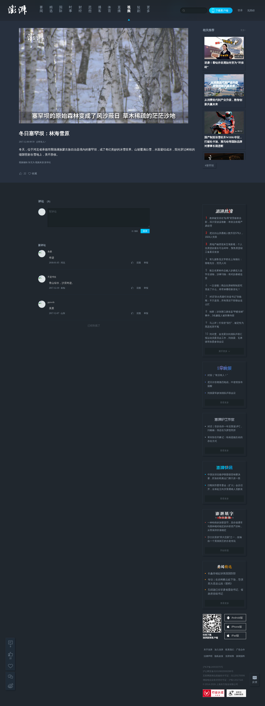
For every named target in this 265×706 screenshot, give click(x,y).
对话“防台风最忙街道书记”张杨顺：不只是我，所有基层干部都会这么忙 (223, 300)
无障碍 (251, 10)
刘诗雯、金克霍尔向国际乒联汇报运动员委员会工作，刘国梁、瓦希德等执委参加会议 (223, 338)
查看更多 (224, 402)
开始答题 (224, 550)
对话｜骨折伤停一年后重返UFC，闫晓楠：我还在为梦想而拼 (225, 428)
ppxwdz (51, 302)
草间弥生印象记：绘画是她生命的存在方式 (225, 439)
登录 (240, 10)
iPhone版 (236, 626)
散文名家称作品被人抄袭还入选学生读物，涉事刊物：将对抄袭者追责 (223, 274)
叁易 (50, 251)
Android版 (237, 617)
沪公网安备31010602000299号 (218, 671)
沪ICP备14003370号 (213, 667)
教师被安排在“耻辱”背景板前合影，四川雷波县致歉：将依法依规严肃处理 (223, 222)
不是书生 (52, 277)
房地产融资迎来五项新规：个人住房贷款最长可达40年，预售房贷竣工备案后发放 (224, 248)
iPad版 (235, 635)
